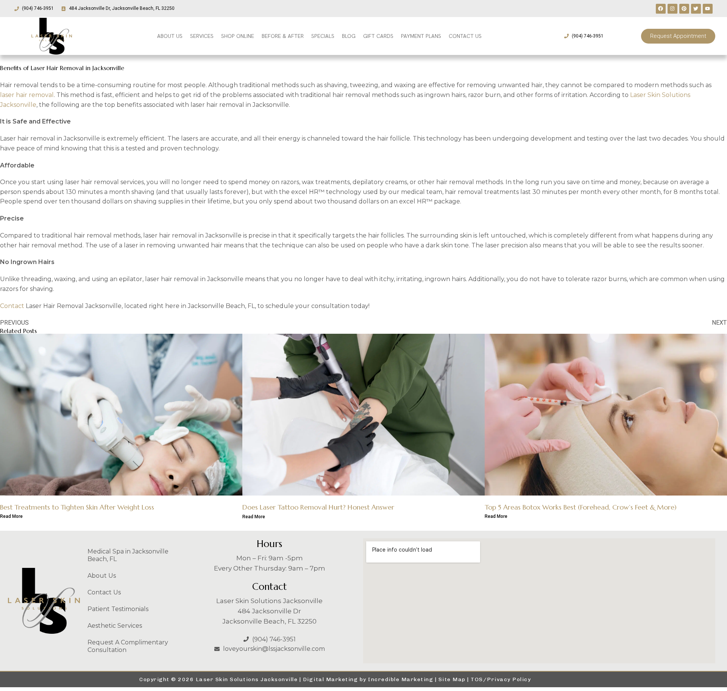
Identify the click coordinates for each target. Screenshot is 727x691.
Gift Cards (378, 36)
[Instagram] (672, 9)
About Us (101, 575)
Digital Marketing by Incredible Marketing (368, 679)
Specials (322, 36)
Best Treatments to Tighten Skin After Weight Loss (77, 507)
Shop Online (237, 36)
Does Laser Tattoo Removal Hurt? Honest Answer (318, 507)
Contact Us (104, 592)
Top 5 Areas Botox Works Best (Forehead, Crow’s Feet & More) (581, 507)
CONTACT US (465, 36)
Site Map (452, 679)
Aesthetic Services (114, 625)
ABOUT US (170, 36)
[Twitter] (696, 9)
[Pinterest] (684, 9)
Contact (12, 306)
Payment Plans (421, 36)
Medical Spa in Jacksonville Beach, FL (127, 555)
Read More (11, 516)
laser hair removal (27, 94)
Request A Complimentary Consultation (127, 646)
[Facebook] (661, 9)
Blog (349, 36)
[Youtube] (708, 9)
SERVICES (202, 36)
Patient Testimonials (117, 609)
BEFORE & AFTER (283, 36)
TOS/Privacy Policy (501, 679)
